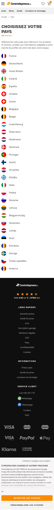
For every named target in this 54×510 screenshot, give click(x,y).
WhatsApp (27, 398)
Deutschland (16, 63)
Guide (19, 11)
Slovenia (13, 200)
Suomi (12, 162)
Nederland (15, 139)
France (12, 55)
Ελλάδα (13, 177)
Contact (27, 410)
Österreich (14, 131)
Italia (12, 185)
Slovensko (14, 222)
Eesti (11, 238)
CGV (27, 337)
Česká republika (17, 260)
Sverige (13, 253)
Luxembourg (16, 124)
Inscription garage (27, 328)
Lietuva (13, 207)
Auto (3, 11)
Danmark (14, 147)
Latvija (12, 230)
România (14, 245)
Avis (27, 323)
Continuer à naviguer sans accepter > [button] (36, 461)
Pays (27, 342)
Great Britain (16, 71)
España (13, 86)
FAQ (27, 415)
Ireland (13, 78)
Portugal (13, 154)
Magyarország (17, 215)
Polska (12, 192)
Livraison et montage (35, 11)
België (12, 116)
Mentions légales (27, 332)
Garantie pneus (27, 313)
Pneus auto (27, 367)
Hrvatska (14, 169)
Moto (11, 11)
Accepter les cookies (27, 498)
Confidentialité (27, 347)
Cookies (27, 352)
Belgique (14, 109)
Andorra (13, 268)
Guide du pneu (27, 318)
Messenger (27, 404)
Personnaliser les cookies (27, 505)
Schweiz (13, 93)
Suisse (12, 101)
